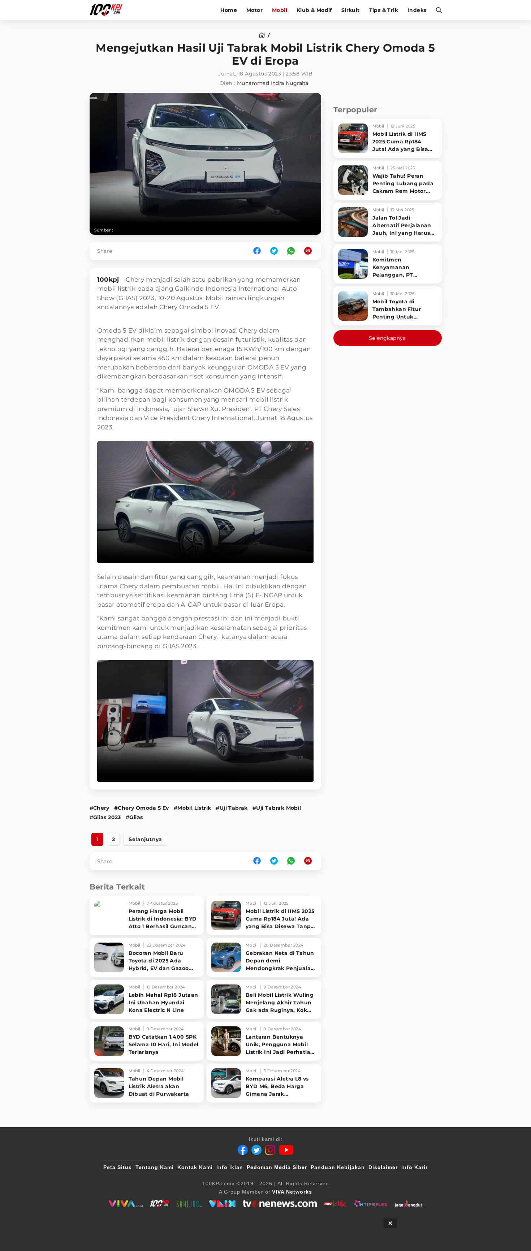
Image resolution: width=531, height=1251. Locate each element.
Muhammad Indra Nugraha (272, 83)
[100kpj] (159, 1203)
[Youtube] (286, 1150)
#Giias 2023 (105, 817)
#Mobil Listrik (192, 808)
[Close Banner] (390, 1223)
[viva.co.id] (125, 1203)
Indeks (416, 10)
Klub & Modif (314, 10)
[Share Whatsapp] (290, 251)
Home (228, 10)
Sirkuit (350, 10)
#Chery (99, 808)
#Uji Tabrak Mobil (276, 808)
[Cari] (436, 10)
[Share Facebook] (257, 251)
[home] (264, 35)
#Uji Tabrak (231, 808)
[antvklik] (335, 1203)
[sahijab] (189, 1203)
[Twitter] (256, 1150)
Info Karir (414, 1167)
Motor (254, 10)
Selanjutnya (145, 839)
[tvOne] (280, 1203)
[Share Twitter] (274, 251)
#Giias (134, 817)
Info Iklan (229, 1167)
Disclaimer (383, 1167)
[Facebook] (243, 1150)
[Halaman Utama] (109, 10)
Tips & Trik (383, 10)
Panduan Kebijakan (338, 1167)
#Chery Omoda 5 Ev (141, 808)
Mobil (279, 10)
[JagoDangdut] (408, 1203)
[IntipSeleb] (370, 1203)
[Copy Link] (310, 251)
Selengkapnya (387, 338)
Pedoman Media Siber (277, 1167)
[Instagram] (270, 1150)
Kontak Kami (195, 1167)
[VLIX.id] (222, 1203)
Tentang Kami (154, 1167)
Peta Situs (117, 1167)
